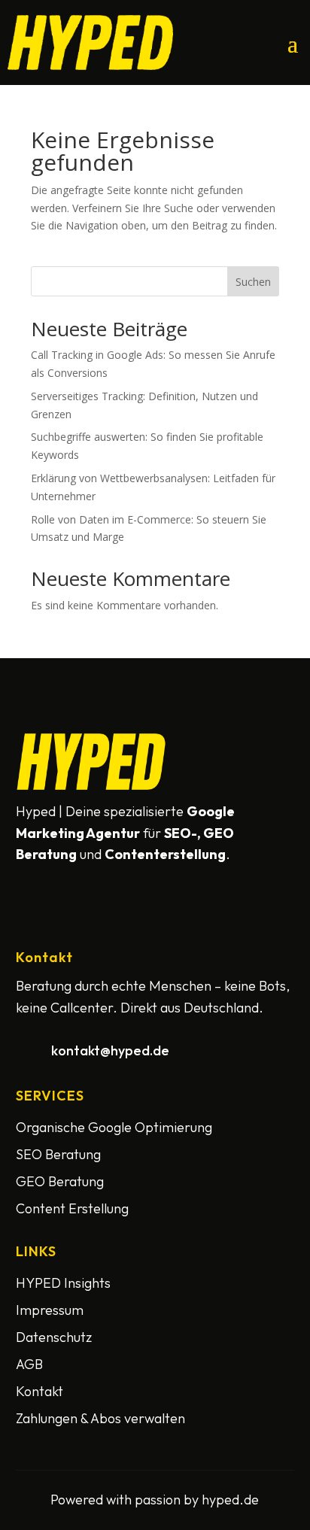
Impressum (50, 1310)
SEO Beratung (58, 1154)
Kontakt (39, 1391)
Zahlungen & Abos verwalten (100, 1418)
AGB (29, 1364)
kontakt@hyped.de (110, 1050)
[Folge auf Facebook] (31, 885)
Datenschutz (54, 1337)
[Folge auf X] (67, 885)
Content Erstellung (72, 1208)
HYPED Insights (63, 1283)
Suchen (253, 282)
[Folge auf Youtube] (103, 885)
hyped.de (230, 1499)
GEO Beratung (60, 1181)
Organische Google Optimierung (114, 1127)
